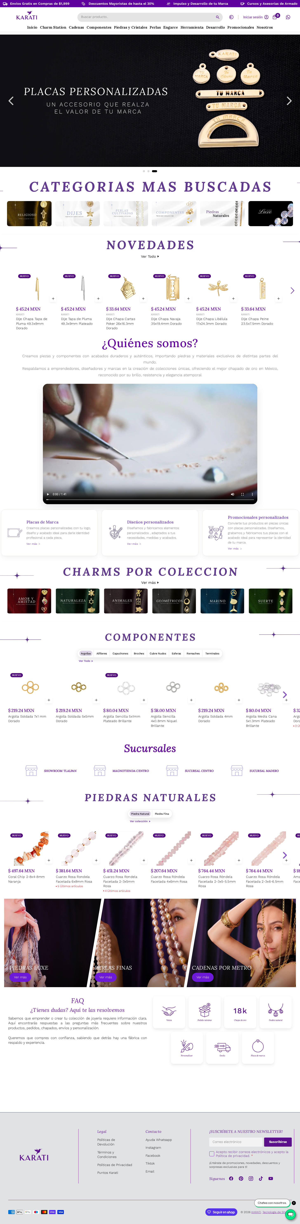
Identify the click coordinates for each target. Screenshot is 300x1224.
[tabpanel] (150, 702)
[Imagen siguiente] (289, 100)
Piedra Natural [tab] (140, 813)
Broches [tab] (139, 653)
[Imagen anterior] (11, 100)
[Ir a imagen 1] (144, 171)
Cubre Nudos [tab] (158, 653)
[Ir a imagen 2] (148, 171)
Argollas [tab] (86, 653)
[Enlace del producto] (37, 301)
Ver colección (139, 821)
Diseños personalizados (150, 533)
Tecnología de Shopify (277, 1212)
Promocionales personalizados (251, 533)
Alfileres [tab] (101, 653)
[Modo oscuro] (231, 17)
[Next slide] (285, 695)
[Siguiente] (292, 290)
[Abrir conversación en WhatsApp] (288, 17)
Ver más (148, 582)
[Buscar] (218, 17)
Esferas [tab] (176, 653)
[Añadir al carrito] (53, 298)
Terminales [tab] (212, 653)
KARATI (20, 314)
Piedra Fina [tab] (162, 813)
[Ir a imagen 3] (154, 171)
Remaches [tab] (193, 653)
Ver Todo (148, 256)
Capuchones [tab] (120, 653)
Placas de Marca (49, 533)
